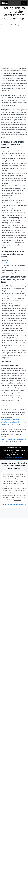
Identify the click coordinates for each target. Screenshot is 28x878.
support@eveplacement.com (14, 457)
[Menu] (24, 3)
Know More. (17, 500)
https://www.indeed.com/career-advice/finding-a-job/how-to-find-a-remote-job (14, 422)
